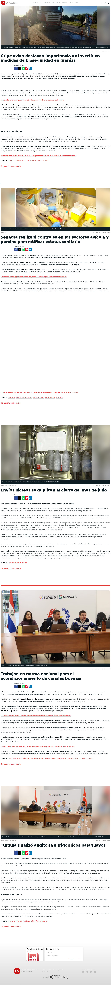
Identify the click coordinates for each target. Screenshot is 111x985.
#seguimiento (61, 758)
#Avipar (10, 160)
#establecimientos (37, 758)
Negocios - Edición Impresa (8, 485)
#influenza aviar (38, 397)
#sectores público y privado (76, 758)
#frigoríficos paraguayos (39, 921)
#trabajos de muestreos (24, 397)
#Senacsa (40, 160)
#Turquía (19, 921)
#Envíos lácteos (13, 563)
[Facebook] (83, 972)
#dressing (26, 758)
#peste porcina (50, 397)
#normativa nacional (15, 758)
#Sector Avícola (20, 160)
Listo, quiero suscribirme (75, 958)
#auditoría (26, 921)
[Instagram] (91, 972)
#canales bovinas (50, 758)
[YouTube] (95, 972)
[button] (76, 3)
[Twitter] (87, 972)
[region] (55, 84)
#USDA (47, 160)
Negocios (3, 51)
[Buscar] (108, 3)
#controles (59, 397)
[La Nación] (9, 3)
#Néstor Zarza (31, 160)
